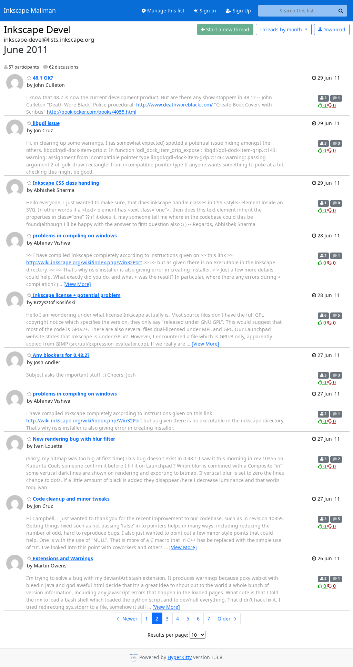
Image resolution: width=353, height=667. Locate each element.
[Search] (341, 11)
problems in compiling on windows (74, 235)
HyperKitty (180, 657)
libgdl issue (45, 123)
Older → (227, 618)
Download (333, 29)
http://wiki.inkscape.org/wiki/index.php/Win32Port (84, 262)
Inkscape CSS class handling (65, 182)
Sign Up (241, 10)
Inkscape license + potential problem (76, 295)
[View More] (77, 284)
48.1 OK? (42, 77)
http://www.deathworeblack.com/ (174, 104)
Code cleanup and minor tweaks (70, 498)
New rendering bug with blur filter (73, 438)
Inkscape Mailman (30, 11)
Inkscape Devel (37, 29)
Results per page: (168, 635)
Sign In (207, 10)
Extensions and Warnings (62, 558)
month (281, 29)
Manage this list (165, 10)
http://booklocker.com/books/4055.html (92, 112)
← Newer (127, 618)
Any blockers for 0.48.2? (60, 355)
